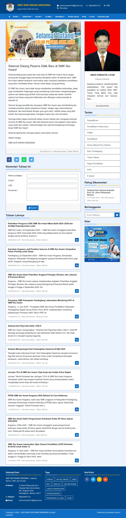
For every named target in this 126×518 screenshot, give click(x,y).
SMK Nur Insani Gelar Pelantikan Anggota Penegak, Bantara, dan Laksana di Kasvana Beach (42, 275)
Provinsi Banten (53, 493)
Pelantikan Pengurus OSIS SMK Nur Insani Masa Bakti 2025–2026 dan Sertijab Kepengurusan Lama (40, 224)
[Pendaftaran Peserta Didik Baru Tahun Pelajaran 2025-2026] (102, 244)
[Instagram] (100, 479)
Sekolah (56, 484)
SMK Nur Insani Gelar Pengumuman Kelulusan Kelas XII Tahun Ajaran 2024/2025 (40, 419)
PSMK (90, 132)
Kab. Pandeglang (94, 151)
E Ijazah (90, 175)
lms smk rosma (70, 484)
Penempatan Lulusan (55, 498)
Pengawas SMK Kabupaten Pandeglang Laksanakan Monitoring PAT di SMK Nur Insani (41, 301)
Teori (69, 498)
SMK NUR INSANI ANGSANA (36, 512)
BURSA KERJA (73, 17)
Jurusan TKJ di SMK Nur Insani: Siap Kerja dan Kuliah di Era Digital (39, 372)
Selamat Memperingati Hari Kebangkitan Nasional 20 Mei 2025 (36, 349)
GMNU (74, 479)
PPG (89, 169)
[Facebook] (88, 479)
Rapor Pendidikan (95, 163)
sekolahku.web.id (113, 512)
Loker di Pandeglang (55, 489)
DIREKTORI (27, 17)
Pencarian (63, 8)
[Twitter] (94, 479)
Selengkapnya (102, 106)
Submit (33, 207)
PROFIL (15, 17)
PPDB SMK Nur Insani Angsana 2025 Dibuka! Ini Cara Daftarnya (37, 395)
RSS (108, 5)
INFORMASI (59, 17)
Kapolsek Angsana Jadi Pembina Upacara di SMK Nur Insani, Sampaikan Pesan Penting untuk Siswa (42, 250)
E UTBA (92, 17)
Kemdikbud (92, 138)
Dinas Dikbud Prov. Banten (99, 145)
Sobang (50, 479)
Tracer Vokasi (93, 157)
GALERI (38, 17)
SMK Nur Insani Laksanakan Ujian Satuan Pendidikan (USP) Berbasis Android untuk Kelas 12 (40, 445)
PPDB (84, 17)
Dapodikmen (92, 120)
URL (10, 185)
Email (11, 180)
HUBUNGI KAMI (103, 17)
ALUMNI (48, 17)
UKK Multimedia (62, 479)
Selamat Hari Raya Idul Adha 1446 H (24, 325)
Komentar (13, 190)
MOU (48, 484)
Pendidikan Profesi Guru (98, 126)
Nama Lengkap (15, 175)
